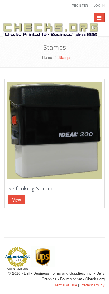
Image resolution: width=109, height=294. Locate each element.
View (16, 200)
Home (47, 57)
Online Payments (17, 268)
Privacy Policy (92, 285)
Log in (99, 5)
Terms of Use (65, 285)
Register (80, 5)
